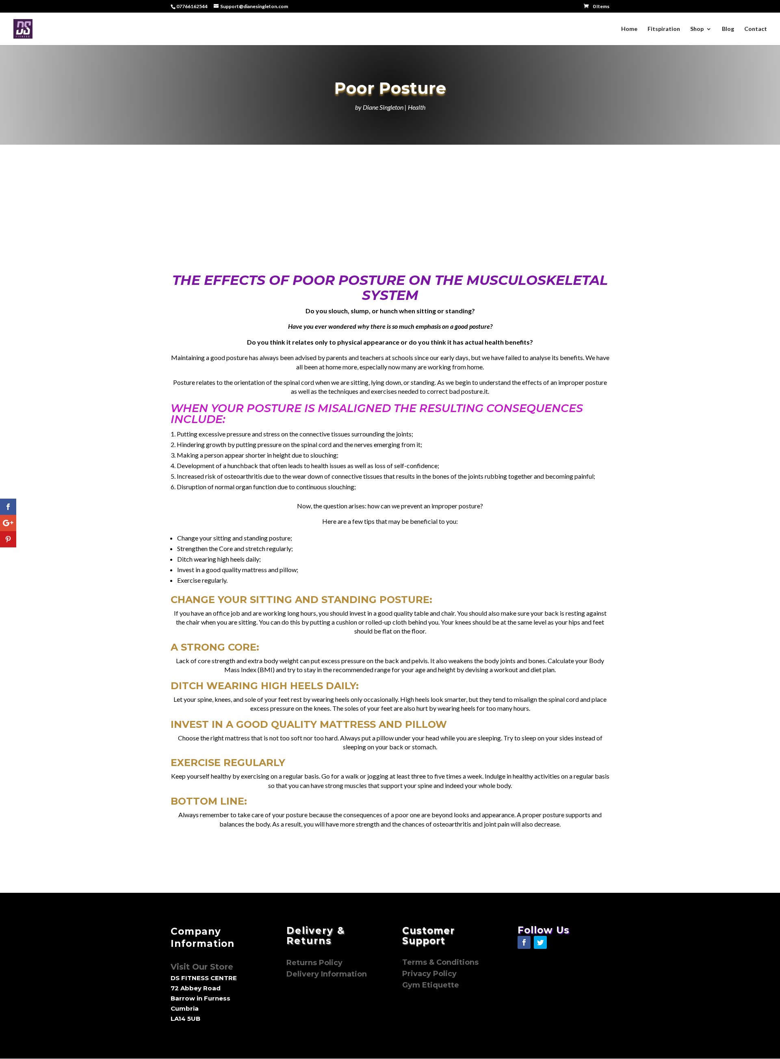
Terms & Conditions (440, 962)
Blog (728, 29)
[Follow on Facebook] (524, 942)
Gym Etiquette (430, 985)
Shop (697, 29)
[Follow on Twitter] (540, 942)
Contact (755, 29)
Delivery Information (326, 974)
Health (416, 107)
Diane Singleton (383, 107)
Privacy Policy (430, 973)
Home (629, 29)
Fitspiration (664, 29)
